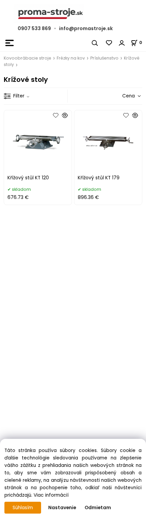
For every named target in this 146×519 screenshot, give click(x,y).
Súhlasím (23, 507)
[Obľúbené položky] (109, 43)
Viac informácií (51, 495)
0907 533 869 (34, 28)
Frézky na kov (71, 58)
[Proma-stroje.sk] (73, 13)
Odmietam (98, 507)
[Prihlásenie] (121, 43)
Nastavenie (62, 507)
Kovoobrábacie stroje (27, 58)
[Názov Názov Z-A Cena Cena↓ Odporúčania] (120, 96)
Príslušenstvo (104, 58)
